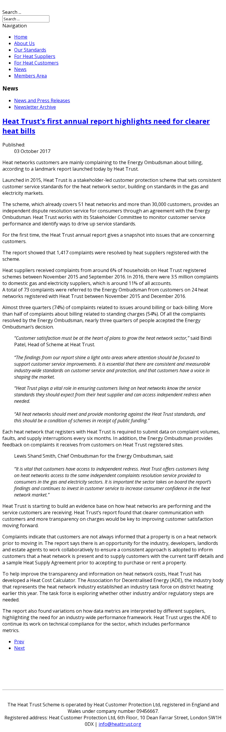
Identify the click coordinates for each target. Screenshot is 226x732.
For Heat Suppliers (34, 56)
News (20, 69)
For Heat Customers (36, 63)
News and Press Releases (42, 100)
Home (20, 37)
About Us (24, 43)
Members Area (30, 75)
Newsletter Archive (35, 107)
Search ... (11, 12)
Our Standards (30, 50)
